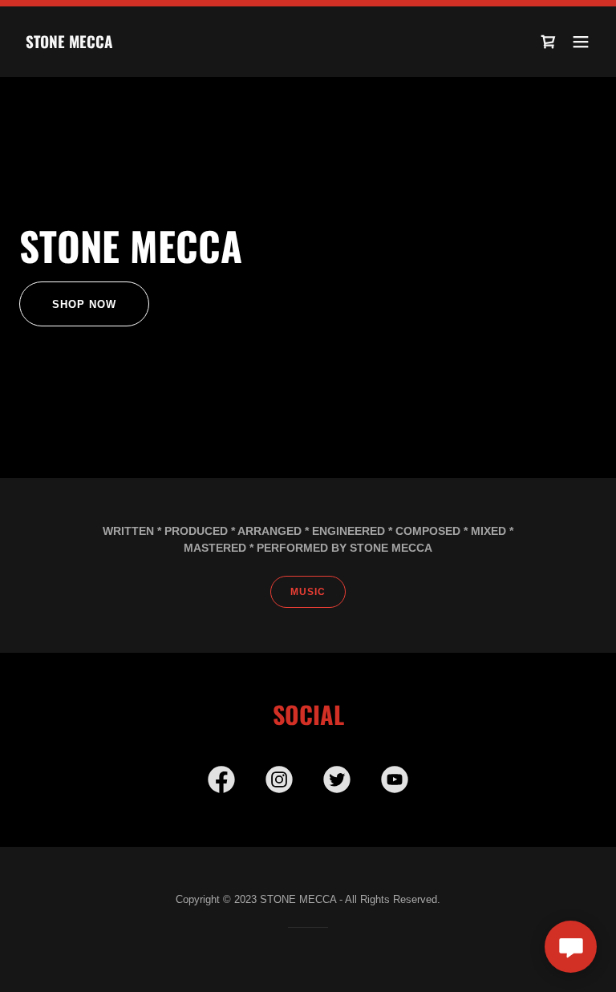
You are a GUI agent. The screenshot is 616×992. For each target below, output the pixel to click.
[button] (581, 42)
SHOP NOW (84, 304)
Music (308, 591)
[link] (69, 44)
